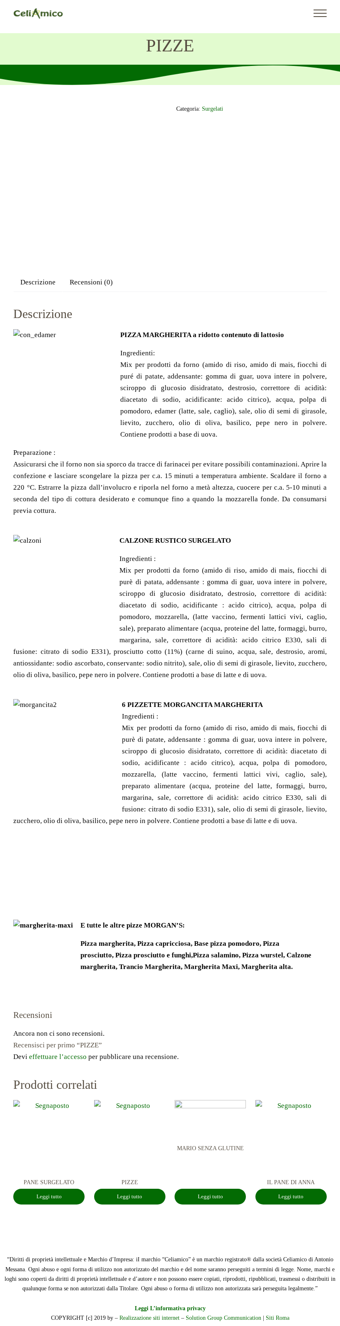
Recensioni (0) (91, 282)
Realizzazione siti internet (149, 1317)
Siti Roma (277, 1317)
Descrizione (38, 282)
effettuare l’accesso (58, 1057)
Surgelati (212, 108)
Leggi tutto (49, 1197)
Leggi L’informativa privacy (170, 1308)
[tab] (38, 282)
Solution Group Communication (223, 1317)
